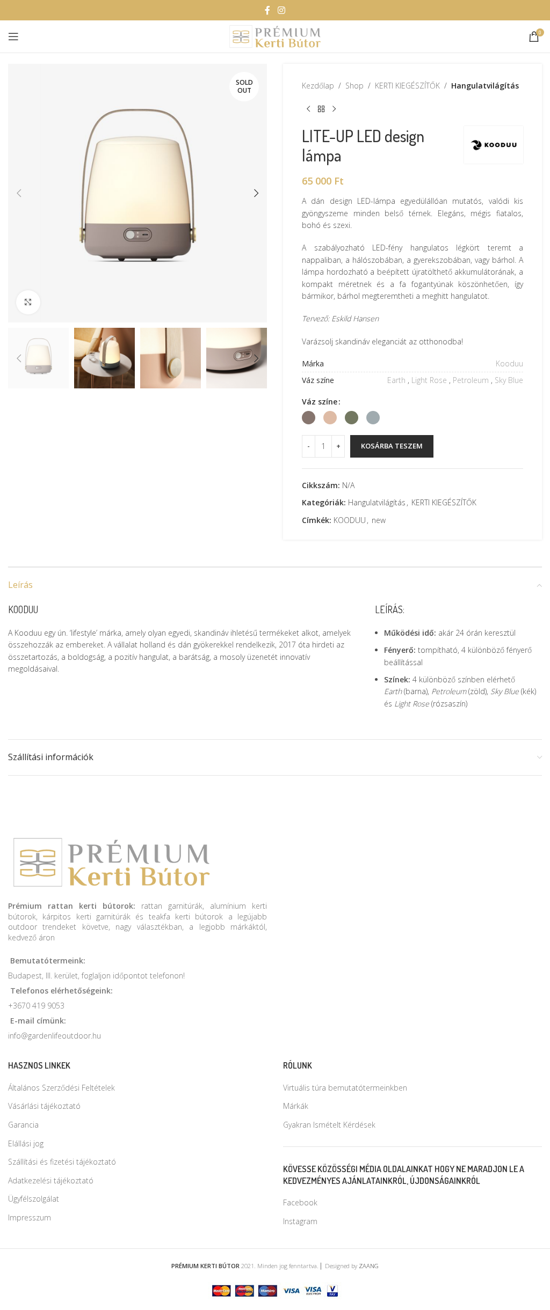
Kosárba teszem (392, 446)
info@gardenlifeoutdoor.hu (54, 1036)
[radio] (308, 417)
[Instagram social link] (281, 10)
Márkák (295, 1106)
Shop (354, 85)
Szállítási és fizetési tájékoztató (62, 1162)
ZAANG (369, 1266)
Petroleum (471, 380)
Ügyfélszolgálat (33, 1199)
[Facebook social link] (267, 10)
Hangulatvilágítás (485, 85)
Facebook (300, 1202)
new (379, 520)
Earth (396, 380)
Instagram (300, 1221)
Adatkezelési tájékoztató (50, 1180)
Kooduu (509, 363)
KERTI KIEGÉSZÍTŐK (407, 85)
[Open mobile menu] (13, 36)
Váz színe (319, 401)
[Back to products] (321, 108)
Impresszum (29, 1217)
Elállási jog (26, 1143)
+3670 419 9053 (36, 1005)
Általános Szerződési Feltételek (61, 1088)
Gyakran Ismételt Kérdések (329, 1125)
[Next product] (334, 108)
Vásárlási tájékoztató (44, 1106)
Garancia (23, 1125)
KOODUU (350, 520)
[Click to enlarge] (28, 302)
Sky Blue (509, 380)
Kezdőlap (318, 85)
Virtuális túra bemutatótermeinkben (345, 1088)
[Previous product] (308, 108)
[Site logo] (275, 36)
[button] (19, 193)
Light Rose (429, 380)
